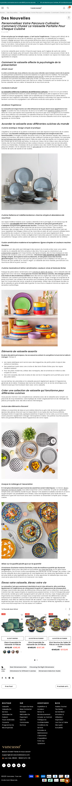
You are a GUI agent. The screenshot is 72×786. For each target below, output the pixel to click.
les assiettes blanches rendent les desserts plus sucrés (22, 77)
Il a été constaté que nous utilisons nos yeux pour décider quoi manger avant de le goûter (35, 73)
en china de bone (45, 569)
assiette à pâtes (54, 111)
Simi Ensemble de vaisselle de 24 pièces (36, 643)
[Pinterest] (14, 765)
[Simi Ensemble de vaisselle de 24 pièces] (36, 624)
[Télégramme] (9, 678)
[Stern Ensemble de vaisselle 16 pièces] (12, 624)
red (13, 652)
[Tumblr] (6, 678)
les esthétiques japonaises (11, 139)
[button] (69, 609)
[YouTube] (24, 765)
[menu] (2, 8)
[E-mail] (13, 678)
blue (9, 652)
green (4, 652)
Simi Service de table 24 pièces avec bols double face (59, 644)
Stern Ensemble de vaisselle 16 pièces (12, 643)
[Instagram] (9, 765)
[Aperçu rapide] (22, 619)
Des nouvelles (12, 12)
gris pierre (37, 147)
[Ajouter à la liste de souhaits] (22, 615)
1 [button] (34, 660)
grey (17, 652)
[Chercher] (8, 8)
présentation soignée (9, 253)
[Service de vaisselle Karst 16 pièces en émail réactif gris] (36, 181)
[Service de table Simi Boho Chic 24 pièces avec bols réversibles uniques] (36, 530)
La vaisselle (15, 224)
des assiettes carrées (52, 255)
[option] (12, 633)
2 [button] (37, 660)
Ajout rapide (12, 638)
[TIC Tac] (19, 765)
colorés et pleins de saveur (42, 272)
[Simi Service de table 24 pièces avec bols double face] (60, 624)
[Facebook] (2, 678)
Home (2, 13)
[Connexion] (64, 8)
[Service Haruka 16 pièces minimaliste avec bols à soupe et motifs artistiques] (36, 450)
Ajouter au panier (36, 638)
